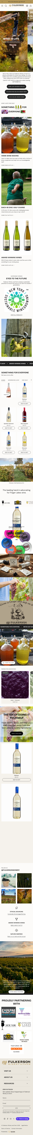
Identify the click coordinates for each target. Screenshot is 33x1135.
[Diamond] (8, 439)
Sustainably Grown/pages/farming (16, 914)
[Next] (31, 2)
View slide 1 (15, 70)
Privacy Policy (6, 1112)
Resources (9, 1083)
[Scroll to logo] (13, 502)
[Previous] (2, 2)
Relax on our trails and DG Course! (16, 936)
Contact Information (16, 1128)
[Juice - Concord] (15, 684)
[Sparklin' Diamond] (8, 414)
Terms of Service (16, 1112)
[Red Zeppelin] (24, 414)
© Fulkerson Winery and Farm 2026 (10, 1125)
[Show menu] (2, 6)
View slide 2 (17, 70)
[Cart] (30, 6)
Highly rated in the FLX (16, 925)
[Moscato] (24, 439)
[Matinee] (24, 390)
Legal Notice (24, 1125)
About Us (8, 1077)
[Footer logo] (16, 1063)
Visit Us (7, 1071)
